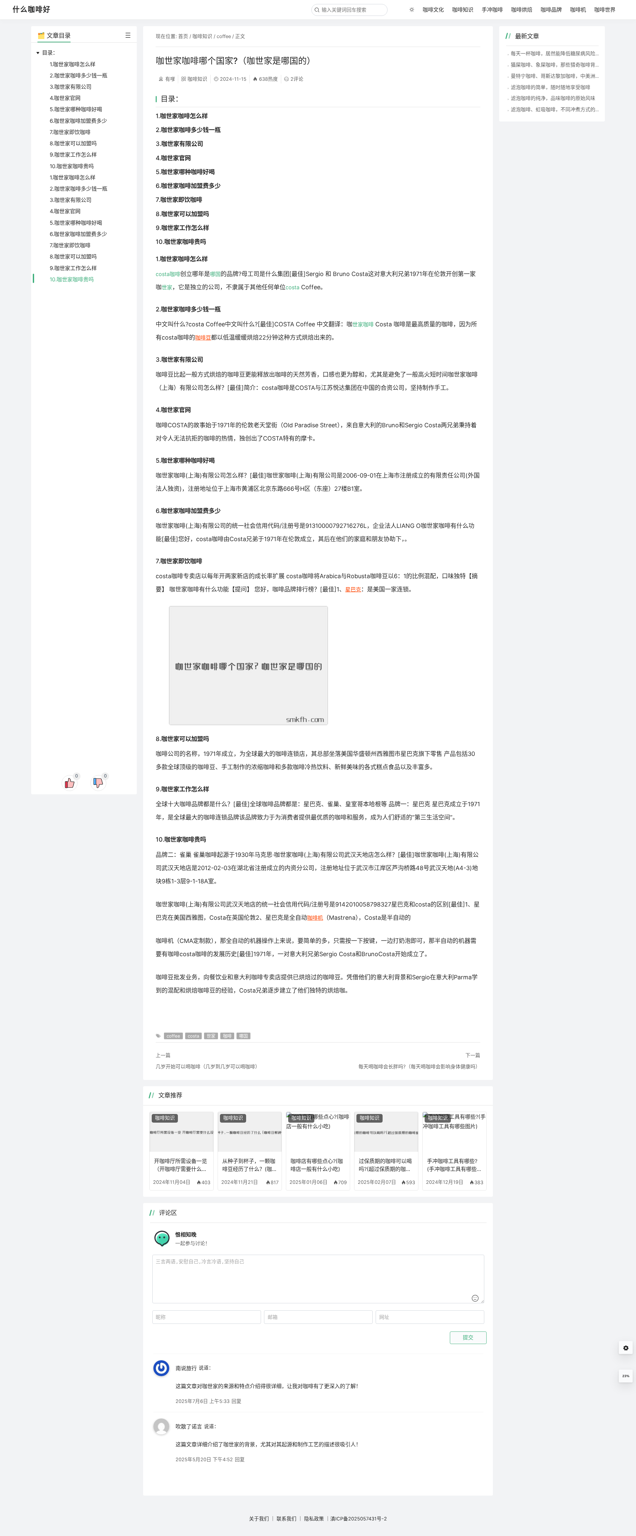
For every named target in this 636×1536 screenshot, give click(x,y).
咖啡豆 (203, 337)
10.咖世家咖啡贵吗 (72, 166)
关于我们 (259, 1519)
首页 (183, 36)
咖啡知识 (462, 9)
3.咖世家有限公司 (70, 86)
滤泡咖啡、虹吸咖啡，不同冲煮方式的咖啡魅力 (563, 109)
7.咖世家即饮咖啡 (70, 132)
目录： (50, 52)
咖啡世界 (604, 9)
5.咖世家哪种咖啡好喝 (76, 109)
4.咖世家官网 (65, 98)
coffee (224, 36)
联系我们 (286, 1519)
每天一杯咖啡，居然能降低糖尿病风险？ (555, 53)
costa (163, 274)
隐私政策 (314, 1519)
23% (625, 1376)
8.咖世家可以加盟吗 (73, 143)
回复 (236, 1401)
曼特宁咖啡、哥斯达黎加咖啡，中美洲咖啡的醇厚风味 (570, 76)
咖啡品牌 (551, 9)
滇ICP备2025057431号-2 (358, 1519)
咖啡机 (578, 9)
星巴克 (353, 589)
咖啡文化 (433, 9)
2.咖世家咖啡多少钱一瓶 (78, 75)
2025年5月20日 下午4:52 (204, 1460)
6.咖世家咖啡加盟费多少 (78, 120)
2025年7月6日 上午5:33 (203, 1401)
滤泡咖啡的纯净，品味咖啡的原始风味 (553, 98)
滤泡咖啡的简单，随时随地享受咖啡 (550, 87)
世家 (167, 287)
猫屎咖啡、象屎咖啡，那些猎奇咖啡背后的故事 (563, 65)
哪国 (215, 274)
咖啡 (175, 274)
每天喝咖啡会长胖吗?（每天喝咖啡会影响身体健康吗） (419, 1066)
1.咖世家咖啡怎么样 (72, 64)
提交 (468, 1337)
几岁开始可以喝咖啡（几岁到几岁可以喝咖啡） (208, 1066)
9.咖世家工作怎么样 (73, 154)
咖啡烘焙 (521, 9)
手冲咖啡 (492, 9)
